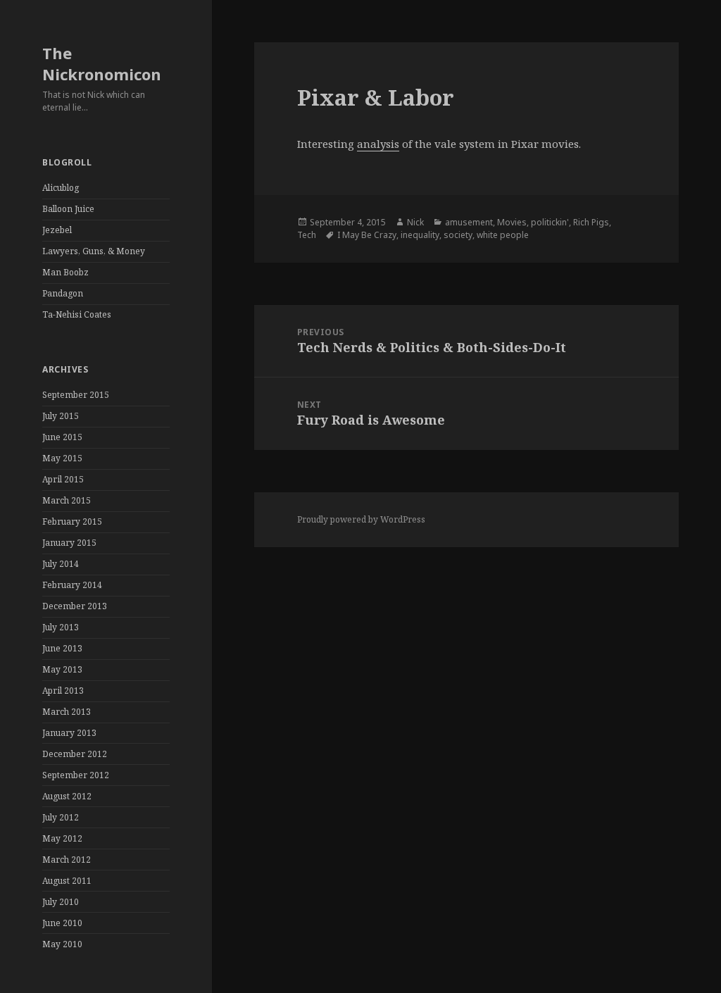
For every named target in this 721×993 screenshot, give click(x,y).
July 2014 (60, 564)
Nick (415, 222)
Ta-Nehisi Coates (76, 314)
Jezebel (57, 230)
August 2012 (67, 796)
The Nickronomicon (101, 63)
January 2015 (69, 543)
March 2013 (66, 712)
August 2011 (67, 881)
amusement (469, 222)
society (458, 235)
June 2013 (62, 648)
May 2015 (62, 458)
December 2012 (74, 754)
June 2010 (62, 923)
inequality (420, 235)
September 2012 (75, 775)
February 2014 (72, 585)
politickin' (550, 222)
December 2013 (74, 606)
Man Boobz (65, 272)
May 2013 (62, 669)
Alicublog (60, 188)
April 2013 (63, 691)
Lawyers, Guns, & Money (93, 251)
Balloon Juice (68, 209)
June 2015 (62, 437)
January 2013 (69, 733)
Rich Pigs (591, 222)
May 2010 (62, 944)
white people (503, 235)
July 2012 (60, 817)
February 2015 (72, 521)
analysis (378, 144)
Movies (512, 222)
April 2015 (63, 479)
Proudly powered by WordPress (361, 519)
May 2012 (62, 838)
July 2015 (60, 416)
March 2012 (66, 860)
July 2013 (60, 627)
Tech (306, 235)
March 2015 (66, 500)
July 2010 (60, 902)
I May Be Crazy (366, 235)
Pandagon (62, 293)
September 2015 (75, 395)
